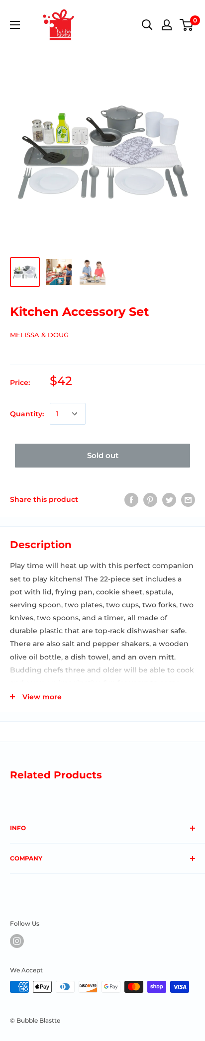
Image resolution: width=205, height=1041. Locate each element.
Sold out (102, 455)
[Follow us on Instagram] (17, 941)
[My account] (167, 24)
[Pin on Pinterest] (150, 499)
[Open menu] (15, 25)
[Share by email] (188, 499)
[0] (187, 25)
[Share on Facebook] (131, 499)
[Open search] (147, 24)
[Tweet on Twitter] (169, 499)
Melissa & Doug (39, 335)
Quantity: (27, 413)
